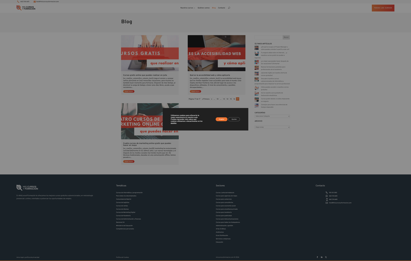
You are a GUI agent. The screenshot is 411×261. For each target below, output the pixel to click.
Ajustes (234, 119)
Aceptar (221, 119)
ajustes (173, 123)
